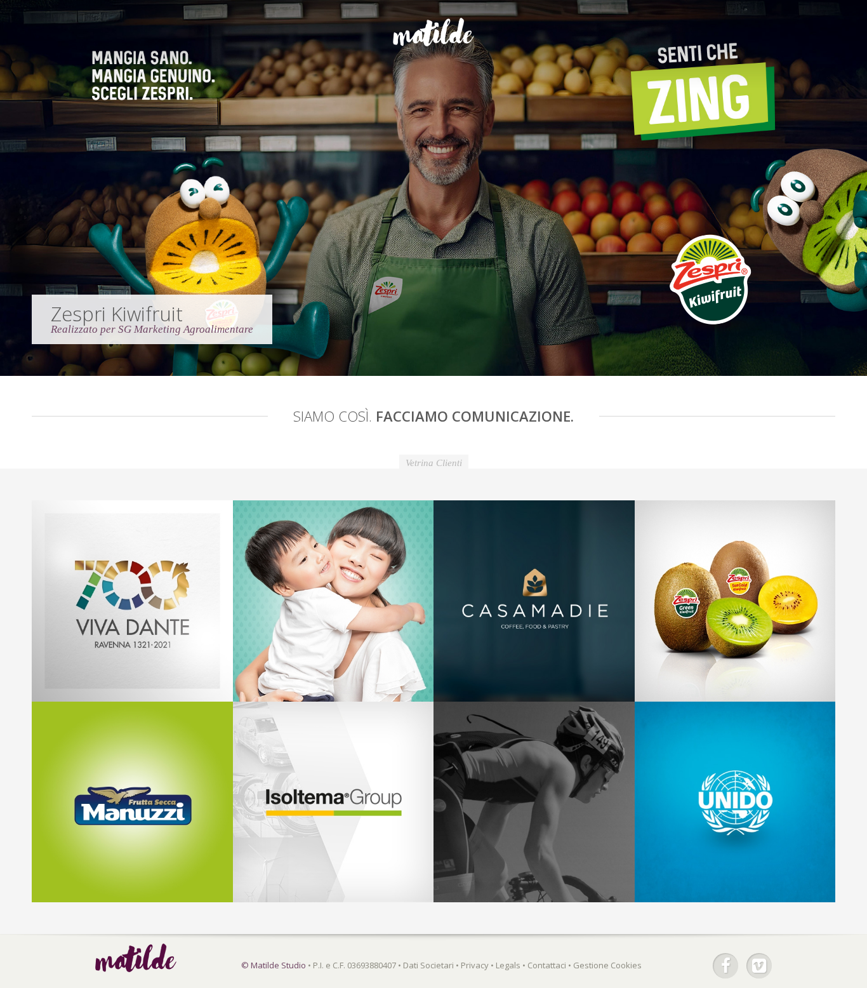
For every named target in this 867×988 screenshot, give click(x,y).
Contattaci (546, 965)
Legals (508, 965)
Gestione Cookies (607, 965)
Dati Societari (428, 965)
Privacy (475, 965)
